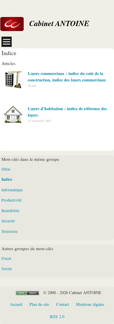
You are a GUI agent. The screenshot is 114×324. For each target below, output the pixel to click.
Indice (6, 179)
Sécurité (8, 221)
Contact (62, 304)
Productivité (11, 200)
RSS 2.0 (57, 316)
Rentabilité (10, 210)
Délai (5, 169)
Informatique (12, 189)
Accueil (16, 304)
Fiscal (6, 258)
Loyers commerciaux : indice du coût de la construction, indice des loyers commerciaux (67, 76)
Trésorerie (9, 231)
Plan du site (39, 304)
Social (6, 268)
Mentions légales (90, 304)
